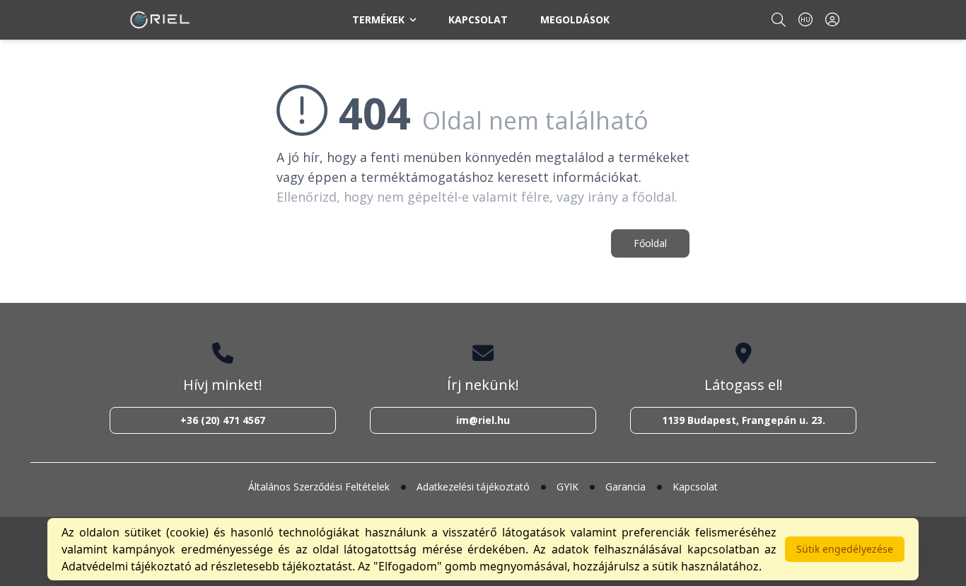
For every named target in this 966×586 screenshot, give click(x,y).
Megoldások (575, 19)
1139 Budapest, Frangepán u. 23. (743, 420)
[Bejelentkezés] (832, 19)
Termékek (378, 19)
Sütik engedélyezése (844, 549)
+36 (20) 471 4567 (222, 420)
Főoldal (650, 243)
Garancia (625, 486)
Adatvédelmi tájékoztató (127, 566)
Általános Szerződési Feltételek (319, 486)
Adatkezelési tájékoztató (473, 486)
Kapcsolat (478, 19)
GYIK (567, 486)
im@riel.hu (483, 420)
